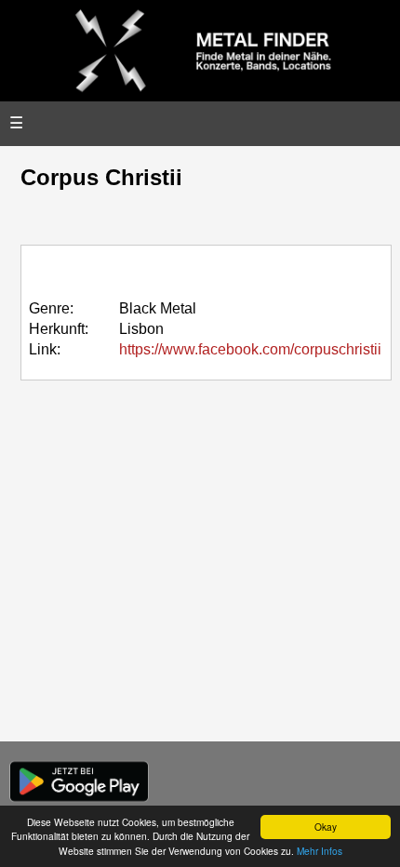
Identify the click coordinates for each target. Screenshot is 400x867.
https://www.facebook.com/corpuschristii (250, 349)
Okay (325, 827)
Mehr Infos (319, 851)
